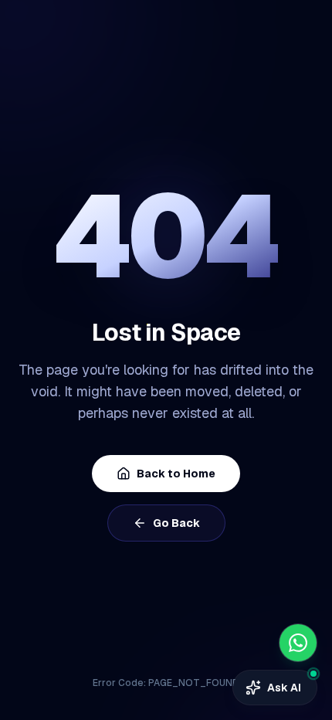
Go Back (176, 523)
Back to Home (176, 474)
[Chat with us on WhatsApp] (298, 642)
